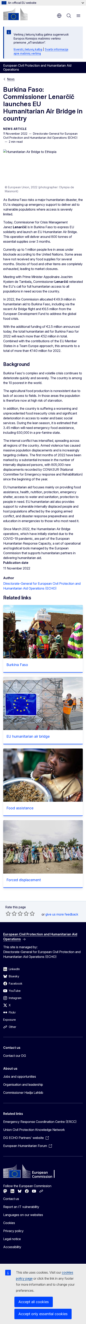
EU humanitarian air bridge (28, 736)
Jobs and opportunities (19, 1076)
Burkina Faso (17, 665)
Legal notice (12, 1239)
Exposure (9, 1019)
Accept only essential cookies (43, 1314)
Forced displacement (23, 880)
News (11, 79)
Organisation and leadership (23, 1085)
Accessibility (12, 1247)
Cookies (9, 1223)
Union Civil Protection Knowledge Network (34, 1130)
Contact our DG (14, 1056)
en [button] (59, 15)
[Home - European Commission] (15, 14)
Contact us (11, 1199)
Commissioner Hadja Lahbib (23, 1093)
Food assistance (19, 808)
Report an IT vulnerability (21, 1207)
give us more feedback (61, 914)
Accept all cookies (33, 1302)
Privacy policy (13, 1231)
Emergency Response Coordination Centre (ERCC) (40, 1122)
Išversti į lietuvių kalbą (28, 49)
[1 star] (8, 913)
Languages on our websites (23, 1215)
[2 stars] (11, 913)
